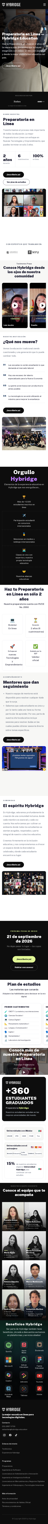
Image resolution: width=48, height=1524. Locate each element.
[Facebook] (10, 1435)
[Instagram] (4, 1435)
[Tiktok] (16, 1435)
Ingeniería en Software (11, 1470)
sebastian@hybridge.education (14, 1429)
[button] (15, 305)
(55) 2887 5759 (8, 1426)
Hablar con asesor (24, 967)
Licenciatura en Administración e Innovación (20, 1474)
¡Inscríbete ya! (13, 66)
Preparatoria (7, 1466)
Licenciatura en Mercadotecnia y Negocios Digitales (23, 1481)
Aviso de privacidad (10, 1499)
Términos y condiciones (11, 1506)
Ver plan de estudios (16, 182)
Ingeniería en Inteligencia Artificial (16, 1478)
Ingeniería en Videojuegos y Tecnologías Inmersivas (23, 1485)
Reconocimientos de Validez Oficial (16, 1502)
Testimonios (7, 1449)
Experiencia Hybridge (11, 1453)
